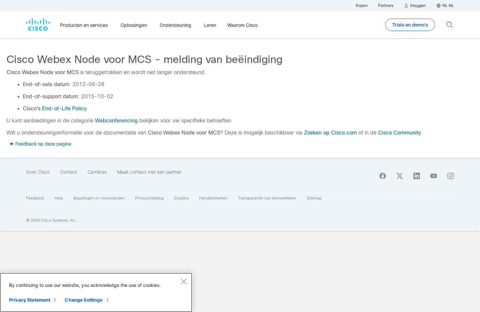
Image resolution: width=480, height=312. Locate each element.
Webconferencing (116, 120)
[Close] (183, 281)
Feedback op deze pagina (42, 144)
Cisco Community (399, 132)
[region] (96, 292)
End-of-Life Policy (64, 108)
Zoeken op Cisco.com (330, 132)
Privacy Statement (29, 300)
